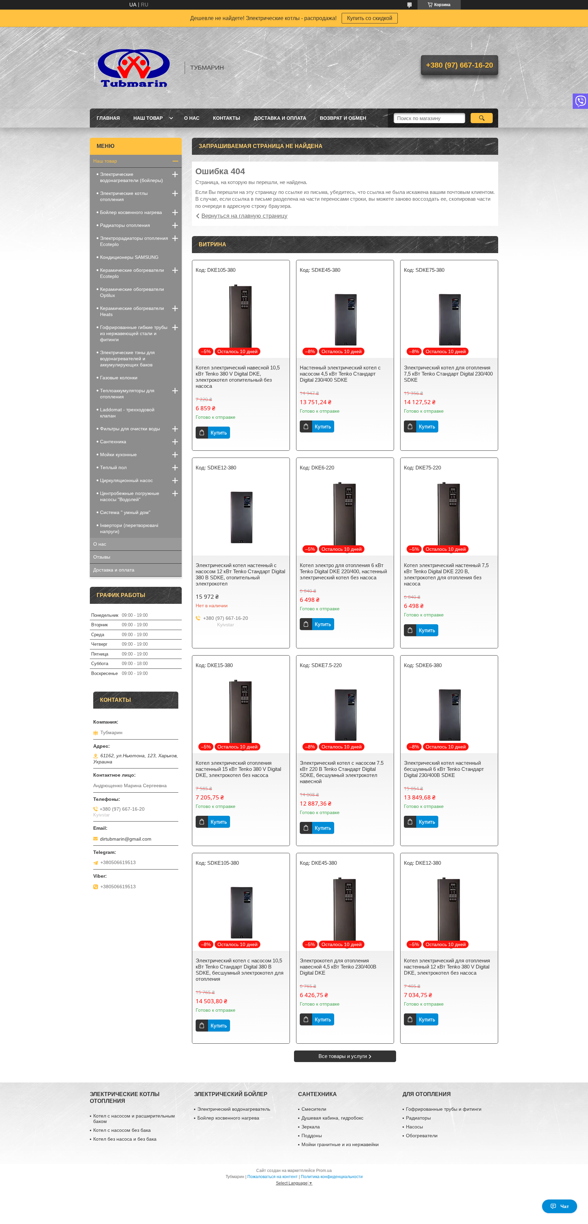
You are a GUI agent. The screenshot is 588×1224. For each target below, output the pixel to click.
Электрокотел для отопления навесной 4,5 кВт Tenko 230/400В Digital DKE (338, 967)
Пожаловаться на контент (272, 1176)
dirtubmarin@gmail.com (125, 839)
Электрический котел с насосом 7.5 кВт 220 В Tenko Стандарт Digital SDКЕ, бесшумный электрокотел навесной (341, 772)
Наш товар (148, 118)
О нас (99, 544)
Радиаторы (418, 1118)
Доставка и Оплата (280, 118)
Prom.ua (324, 1170)
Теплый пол (113, 467)
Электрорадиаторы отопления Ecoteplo (134, 241)
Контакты (226, 118)
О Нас (191, 118)
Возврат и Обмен (343, 118)
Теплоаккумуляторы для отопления (127, 393)
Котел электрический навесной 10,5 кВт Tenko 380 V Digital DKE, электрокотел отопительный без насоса (238, 377)
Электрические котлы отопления (124, 196)
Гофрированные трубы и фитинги (443, 1109)
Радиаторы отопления (125, 225)
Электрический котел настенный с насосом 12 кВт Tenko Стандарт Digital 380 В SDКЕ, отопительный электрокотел (240, 574)
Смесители (313, 1109)
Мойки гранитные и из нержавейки (340, 1144)
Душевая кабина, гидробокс (332, 1118)
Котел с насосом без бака (122, 1130)
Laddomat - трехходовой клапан (127, 412)
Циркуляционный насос (126, 480)
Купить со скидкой (369, 18)
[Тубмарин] (134, 67)
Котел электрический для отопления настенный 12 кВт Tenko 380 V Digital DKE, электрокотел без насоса (447, 967)
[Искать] (482, 118)
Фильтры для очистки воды (130, 428)
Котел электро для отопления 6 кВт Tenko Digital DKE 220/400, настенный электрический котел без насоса (343, 571)
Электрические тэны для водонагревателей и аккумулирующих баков (127, 358)
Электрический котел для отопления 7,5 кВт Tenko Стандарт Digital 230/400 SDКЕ (448, 374)
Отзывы (101, 557)
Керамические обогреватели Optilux (132, 292)
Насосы (414, 1126)
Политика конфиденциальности (332, 1176)
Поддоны (311, 1135)
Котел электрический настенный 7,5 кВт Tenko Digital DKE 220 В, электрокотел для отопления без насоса (446, 574)
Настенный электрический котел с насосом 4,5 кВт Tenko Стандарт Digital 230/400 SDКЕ (340, 374)
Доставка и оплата (113, 570)
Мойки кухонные (118, 454)
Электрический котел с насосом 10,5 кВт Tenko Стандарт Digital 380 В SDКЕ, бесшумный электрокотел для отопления (239, 970)
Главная (108, 118)
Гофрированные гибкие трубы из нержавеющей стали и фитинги (133, 333)
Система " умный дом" (125, 512)
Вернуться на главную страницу (244, 216)
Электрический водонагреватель (233, 1109)
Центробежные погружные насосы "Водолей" (129, 496)
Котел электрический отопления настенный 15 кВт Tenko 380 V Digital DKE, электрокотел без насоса (238, 769)
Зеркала (310, 1126)
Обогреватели (422, 1135)
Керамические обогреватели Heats (132, 311)
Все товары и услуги (342, 1056)
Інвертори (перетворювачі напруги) (129, 528)
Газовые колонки (118, 377)
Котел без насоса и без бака (125, 1139)
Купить (219, 432)
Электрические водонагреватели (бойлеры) (131, 177)
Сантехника (113, 441)
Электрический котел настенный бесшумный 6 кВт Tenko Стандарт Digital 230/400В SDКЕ (444, 769)
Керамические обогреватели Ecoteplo (132, 273)
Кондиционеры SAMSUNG (129, 257)
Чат (564, 1206)
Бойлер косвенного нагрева (131, 212)
